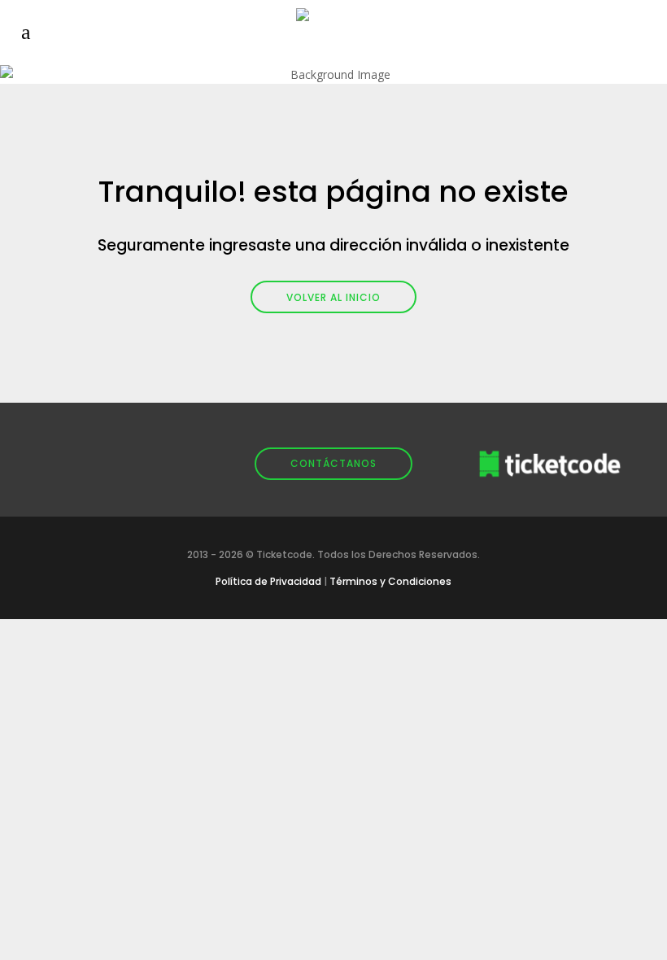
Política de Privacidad (268, 581)
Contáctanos (333, 463)
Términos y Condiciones (390, 581)
